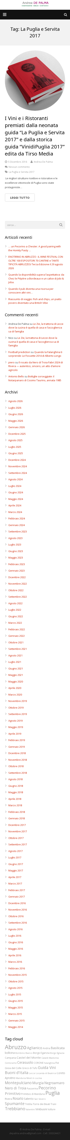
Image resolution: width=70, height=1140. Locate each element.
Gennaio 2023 (16, 570)
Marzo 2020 (15, 694)
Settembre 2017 (17, 844)
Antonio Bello (16, 376)
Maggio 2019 (15, 727)
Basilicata (58, 1048)
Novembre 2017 (17, 831)
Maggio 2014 (15, 1027)
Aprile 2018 (14, 799)
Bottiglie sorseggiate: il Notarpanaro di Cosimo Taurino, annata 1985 (34, 378)
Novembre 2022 (17, 583)
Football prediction (19, 352)
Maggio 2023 (15, 557)
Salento (29, 1098)
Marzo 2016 (15, 961)
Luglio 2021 (14, 662)
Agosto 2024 (15, 479)
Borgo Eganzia (41, 1053)
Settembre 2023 (17, 531)
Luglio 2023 (14, 544)
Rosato (18, 1098)
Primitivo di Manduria (33, 1093)
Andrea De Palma (43, 161)
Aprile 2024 (14, 505)
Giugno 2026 (15, 414)
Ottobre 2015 (16, 981)
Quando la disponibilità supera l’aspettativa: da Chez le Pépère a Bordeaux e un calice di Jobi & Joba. (36, 278)
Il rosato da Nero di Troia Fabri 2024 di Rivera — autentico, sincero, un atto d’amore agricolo (35, 366)
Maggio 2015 (15, 1007)
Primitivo (13, 1093)
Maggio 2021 (15, 675)
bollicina (10, 1053)
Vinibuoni (41, 1109)
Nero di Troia (15, 1088)
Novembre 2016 (17, 909)
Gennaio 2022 (16, 636)
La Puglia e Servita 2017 (21, 171)
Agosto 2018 (15, 779)
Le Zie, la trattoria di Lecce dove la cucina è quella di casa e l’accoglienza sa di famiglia (35, 327)
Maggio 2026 (15, 420)
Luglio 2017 (14, 857)
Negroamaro (54, 1083)
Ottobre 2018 (16, 766)
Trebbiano (15, 1108)
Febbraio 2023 (16, 564)
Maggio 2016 (15, 948)
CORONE (38, 1062)
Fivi (57, 1062)
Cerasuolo (25, 1062)
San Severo (40, 1099)
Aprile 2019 (14, 733)
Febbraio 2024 (16, 518)
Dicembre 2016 (17, 903)
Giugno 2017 (15, 864)
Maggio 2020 (15, 681)
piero (11, 362)
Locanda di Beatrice (46, 1073)
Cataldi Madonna (50, 1058)
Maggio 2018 (15, 792)
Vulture (51, 1109)
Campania (10, 1057)
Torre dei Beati (41, 1104)
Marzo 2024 (15, 512)
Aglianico (34, 1047)
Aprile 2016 (14, 955)
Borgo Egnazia (57, 1053)
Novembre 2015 (17, 975)
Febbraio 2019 (16, 740)
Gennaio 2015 (16, 1020)
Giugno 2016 (15, 942)
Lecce (32, 1073)
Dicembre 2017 (17, 825)
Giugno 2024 (15, 492)
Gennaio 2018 (16, 818)
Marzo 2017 (15, 883)
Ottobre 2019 (16, 707)
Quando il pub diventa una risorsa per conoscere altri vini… (30, 290)
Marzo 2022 (15, 622)
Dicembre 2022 (17, 577)
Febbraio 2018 (16, 812)
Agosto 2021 (15, 655)
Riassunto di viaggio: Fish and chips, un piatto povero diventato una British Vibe (34, 301)
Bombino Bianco (23, 1053)
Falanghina (49, 1063)
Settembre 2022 (17, 596)
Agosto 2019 (15, 720)
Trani (53, 1104)
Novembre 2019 (17, 701)
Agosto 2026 (15, 401)
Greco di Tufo (29, 1068)
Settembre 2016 (17, 922)
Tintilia (28, 1104)
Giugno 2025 (15, 453)
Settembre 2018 (17, 773)
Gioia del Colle (13, 1068)
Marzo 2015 (15, 1014)
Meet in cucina (34, 1078)
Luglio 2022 (14, 609)
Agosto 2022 (15, 603)
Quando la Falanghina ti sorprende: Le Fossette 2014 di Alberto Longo (35, 354)
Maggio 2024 (15, 499)
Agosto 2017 (15, 851)
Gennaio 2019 (16, 746)
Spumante (14, 1103)
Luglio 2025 (14, 447)
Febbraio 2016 (16, 968)
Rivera (8, 1098)
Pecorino (47, 1088)
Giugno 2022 (15, 616)
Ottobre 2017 (16, 838)
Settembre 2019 (17, 714)
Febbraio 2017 (16, 890)
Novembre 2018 (17, 759)
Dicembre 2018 (17, 753)
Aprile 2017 (14, 877)
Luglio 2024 (14, 486)
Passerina (32, 1088)
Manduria (21, 1078)
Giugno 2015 (15, 1001)
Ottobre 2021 (16, 642)
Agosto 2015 (15, 988)
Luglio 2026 (14, 407)
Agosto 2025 (15, 440)
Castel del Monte (29, 1057)
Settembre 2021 (17, 649)
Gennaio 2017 (16, 896)
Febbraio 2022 (16, 629)
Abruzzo (15, 1047)
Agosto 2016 (15, 929)
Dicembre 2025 (17, 434)
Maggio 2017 (15, 870)
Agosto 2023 (15, 538)
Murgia (38, 1083)
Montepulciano (18, 1082)
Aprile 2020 (14, 688)
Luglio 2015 (14, 994)
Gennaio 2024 (16, 525)
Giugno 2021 (15, 668)
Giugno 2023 (15, 551)
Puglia (52, 1092)
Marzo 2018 (15, 805)
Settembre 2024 (17, 473)
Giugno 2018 (15, 786)
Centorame (11, 1063)
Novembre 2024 (17, 466)
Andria (46, 1048)
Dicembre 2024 (17, 460)
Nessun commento (19, 166)
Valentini (30, 1109)
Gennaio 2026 (16, 427)
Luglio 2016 (14, 935)
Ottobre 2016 (16, 916)
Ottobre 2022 (16, 590)
